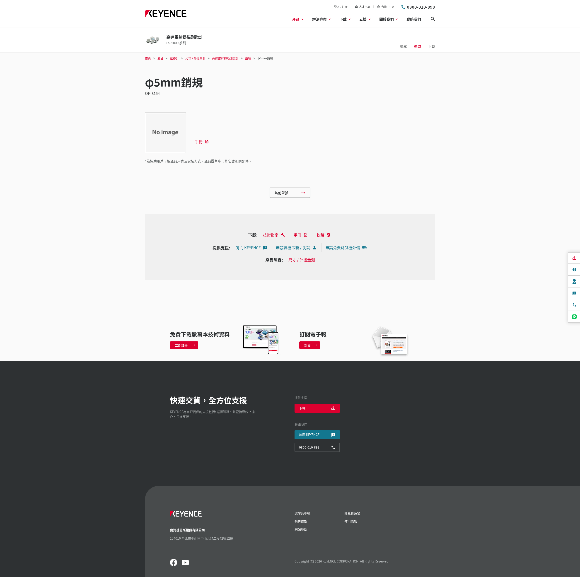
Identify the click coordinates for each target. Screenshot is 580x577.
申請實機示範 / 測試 (293, 247)
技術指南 (270, 235)
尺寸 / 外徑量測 (301, 260)
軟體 (320, 235)
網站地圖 (301, 529)
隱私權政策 (352, 513)
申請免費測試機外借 (342, 247)
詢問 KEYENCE (248, 247)
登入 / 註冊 (341, 7)
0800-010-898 (421, 7)
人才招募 (364, 7)
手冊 (199, 141)
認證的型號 (302, 513)
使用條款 (350, 521)
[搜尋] (433, 19)
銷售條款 (301, 521)
